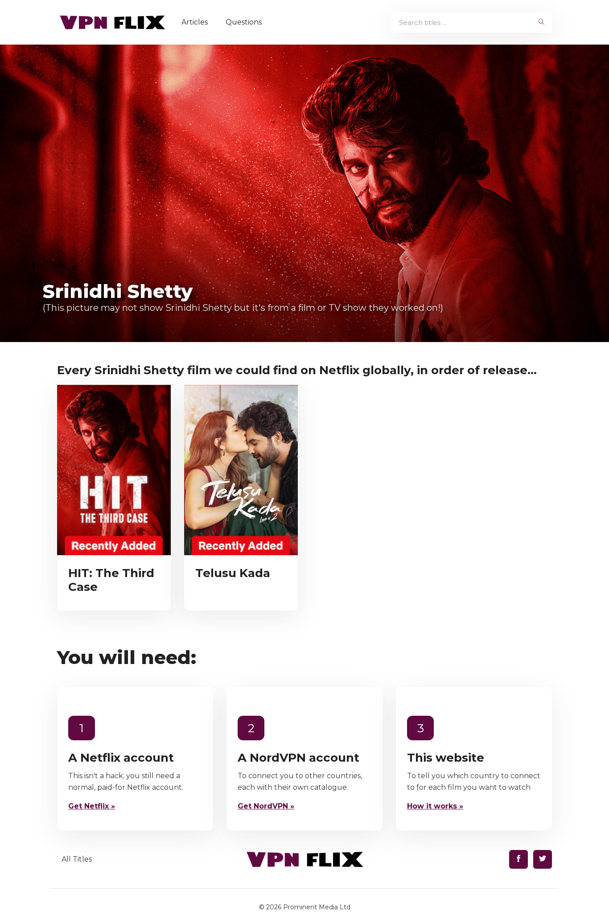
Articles (194, 22)
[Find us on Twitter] (542, 859)
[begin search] (541, 22)
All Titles (77, 859)
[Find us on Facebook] (518, 859)
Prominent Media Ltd (316, 907)
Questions (244, 22)
